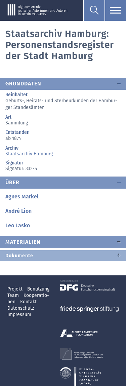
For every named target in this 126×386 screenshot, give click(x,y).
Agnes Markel (22, 196)
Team (13, 295)
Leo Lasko (17, 225)
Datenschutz (20, 308)
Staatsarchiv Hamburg (29, 154)
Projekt (15, 289)
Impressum (19, 314)
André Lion (18, 211)
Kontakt (28, 302)
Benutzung (38, 289)
